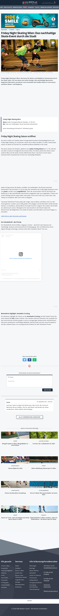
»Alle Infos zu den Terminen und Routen (13, 216)
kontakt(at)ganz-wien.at (50, 568)
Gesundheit (31, 7)
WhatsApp (34, 359)
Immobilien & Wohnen (46, 7)
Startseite (4, 29)
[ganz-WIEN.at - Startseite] (29, 2)
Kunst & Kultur (8, 7)
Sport (18, 29)
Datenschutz (47, 587)
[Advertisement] (29, 101)
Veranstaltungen (17, 7)
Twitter (25, 359)
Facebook (29, 359)
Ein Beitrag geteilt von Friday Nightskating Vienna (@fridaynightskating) (21, 278)
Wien (1, 7)
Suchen (55, 2)
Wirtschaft (56, 7)
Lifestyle (37, 7)
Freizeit (25, 7)
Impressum (47, 585)
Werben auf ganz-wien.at (51, 591)
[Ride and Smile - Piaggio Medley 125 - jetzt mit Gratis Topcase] (29, 21)
